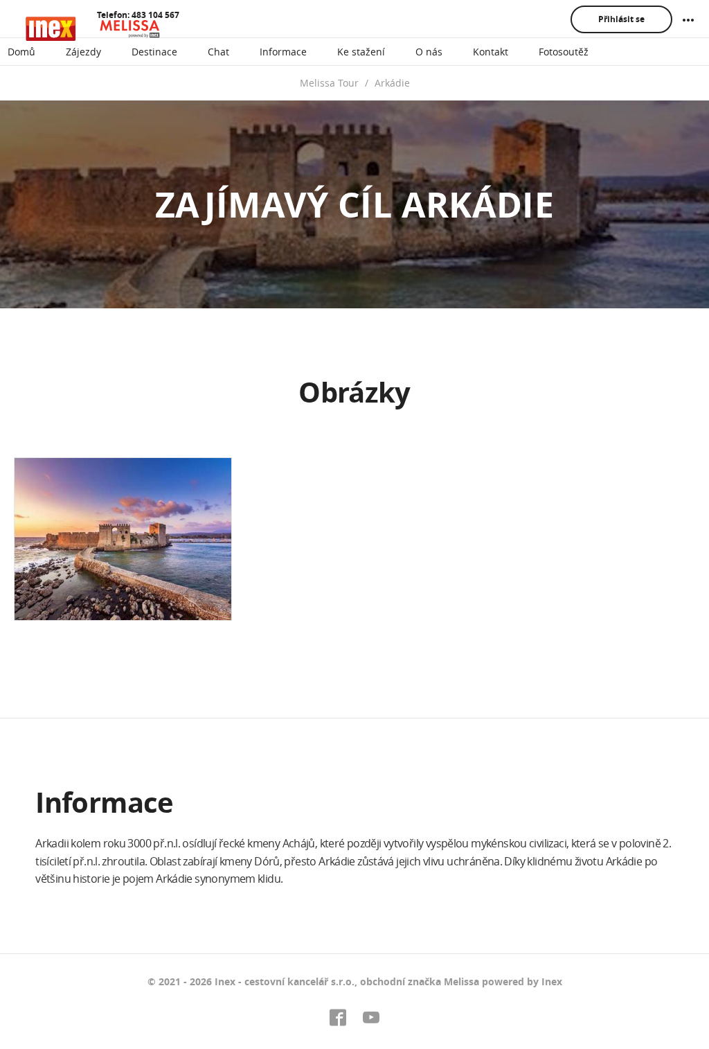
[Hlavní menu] (688, 20)
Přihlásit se (621, 19)
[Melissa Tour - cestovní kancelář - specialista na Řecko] (94, 29)
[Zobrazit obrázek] (123, 539)
